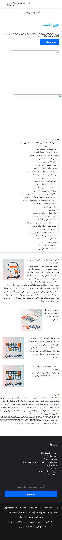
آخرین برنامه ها (51, 453)
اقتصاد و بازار (52, 465)
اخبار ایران (53, 456)
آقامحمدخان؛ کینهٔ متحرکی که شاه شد (44, 338)
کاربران (21, 526)
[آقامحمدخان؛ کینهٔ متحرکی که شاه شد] (13, 358)
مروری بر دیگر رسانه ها (48, 471)
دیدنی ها (54, 468)
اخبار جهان (53, 459)
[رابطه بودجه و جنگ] (31, 330)
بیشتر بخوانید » (50, 42)
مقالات (54, 474)
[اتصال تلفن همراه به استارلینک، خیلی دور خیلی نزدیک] (13, 280)
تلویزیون (11, 522)
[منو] (56, 5)
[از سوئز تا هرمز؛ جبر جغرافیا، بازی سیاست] (13, 386)
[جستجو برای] (5, 5)
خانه (41, 517)
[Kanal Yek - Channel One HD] (18, 4)
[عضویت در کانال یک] (31, 12)
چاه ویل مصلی (53, 394)
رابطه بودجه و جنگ (51, 310)
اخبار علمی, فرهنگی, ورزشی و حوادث (42, 462)
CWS (55, 512)
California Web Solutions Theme (19, 512)
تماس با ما (30, 526)
